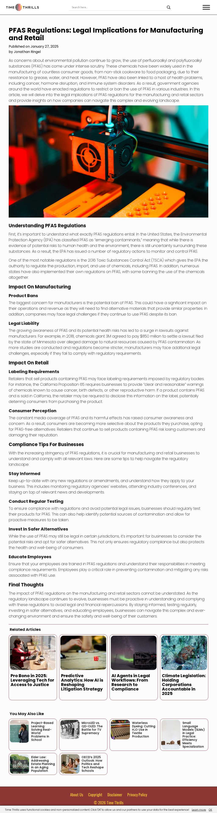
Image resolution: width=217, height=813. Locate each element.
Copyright (95, 794)
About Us (76, 794)
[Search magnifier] (169, 7)
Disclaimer (114, 794)
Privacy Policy (137, 794)
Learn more (199, 810)
